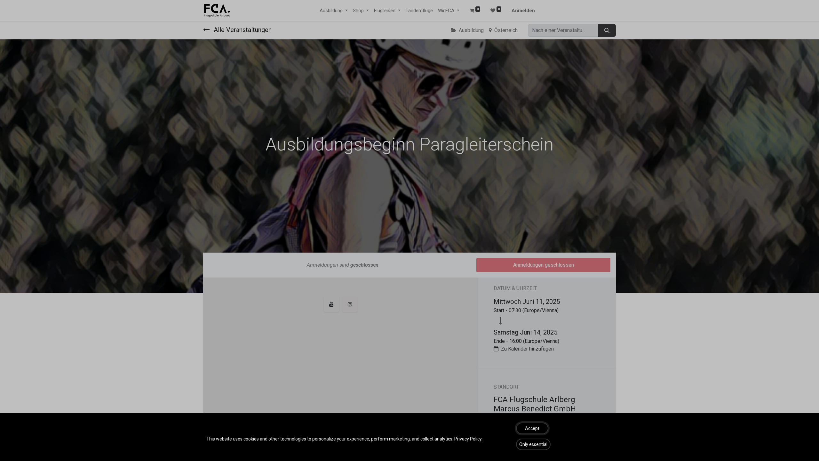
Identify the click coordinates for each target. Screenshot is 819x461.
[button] (532, 428)
